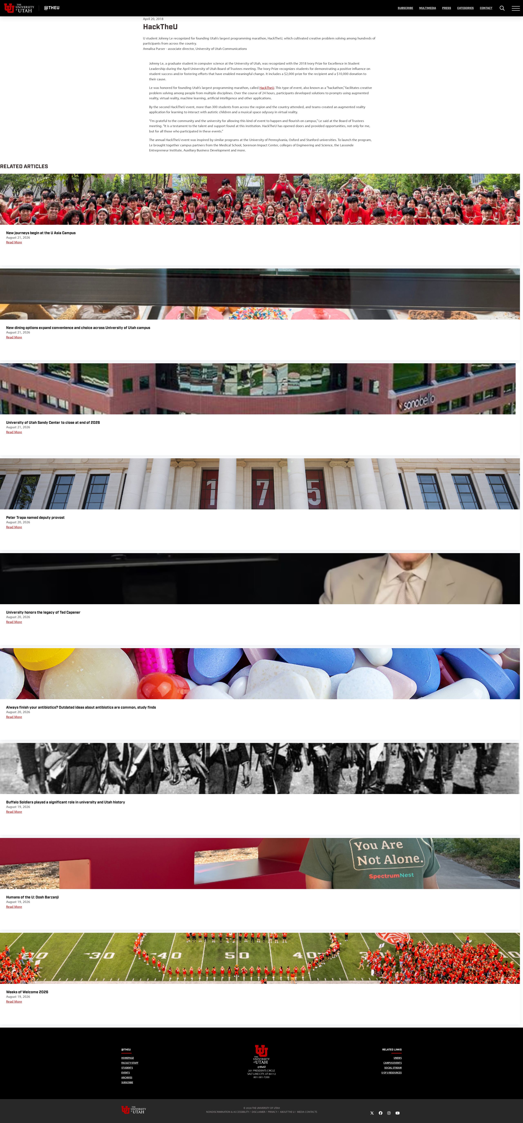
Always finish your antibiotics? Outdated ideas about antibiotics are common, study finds (81, 707)
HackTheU (266, 88)
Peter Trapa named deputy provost (35, 517)
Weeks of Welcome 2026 (27, 992)
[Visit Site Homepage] (261, 1062)
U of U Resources (391, 1072)
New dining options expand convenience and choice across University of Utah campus (78, 327)
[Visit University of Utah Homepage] (19, 8)
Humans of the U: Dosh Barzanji (32, 897)
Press (446, 8)
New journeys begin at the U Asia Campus (41, 233)
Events (125, 1072)
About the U (287, 1111)
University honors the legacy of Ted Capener (43, 612)
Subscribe (405, 8)
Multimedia (427, 8)
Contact (486, 8)
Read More (14, 242)
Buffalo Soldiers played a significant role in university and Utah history (65, 802)
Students (127, 1067)
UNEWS (398, 1057)
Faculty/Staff (129, 1062)
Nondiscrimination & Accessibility (227, 1111)
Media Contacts (307, 1111)
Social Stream (393, 1067)
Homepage (127, 1057)
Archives (126, 1077)
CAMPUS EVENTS (392, 1062)
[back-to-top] (518, 1115)
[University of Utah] (139, 1110)
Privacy (272, 1111)
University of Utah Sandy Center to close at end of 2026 (53, 422)
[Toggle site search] (502, 8)
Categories (465, 8)
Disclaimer (258, 1111)
